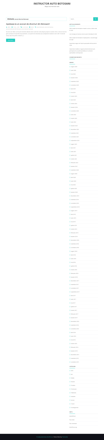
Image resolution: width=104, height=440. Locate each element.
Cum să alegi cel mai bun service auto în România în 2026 (83, 34)
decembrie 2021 (75, 129)
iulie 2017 (73, 295)
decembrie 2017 (75, 280)
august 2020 (74, 173)
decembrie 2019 (75, 196)
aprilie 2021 (74, 155)
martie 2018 (74, 269)
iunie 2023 (73, 114)
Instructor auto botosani (52, 3)
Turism (72, 403)
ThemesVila (65, 437)
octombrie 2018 (75, 247)
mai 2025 (73, 92)
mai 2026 (73, 74)
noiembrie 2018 (75, 244)
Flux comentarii (73, 423)
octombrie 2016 (75, 328)
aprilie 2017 (74, 306)
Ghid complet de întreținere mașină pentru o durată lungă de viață (83, 38)
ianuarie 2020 (74, 192)
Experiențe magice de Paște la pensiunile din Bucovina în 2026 (83, 44)
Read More (10, 40)
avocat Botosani (40, 27)
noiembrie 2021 (75, 133)
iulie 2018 (73, 255)
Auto (72, 370)
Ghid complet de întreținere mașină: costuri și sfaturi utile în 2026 (83, 29)
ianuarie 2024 (74, 107)
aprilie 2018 (74, 266)
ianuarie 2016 (74, 351)
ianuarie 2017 (74, 317)
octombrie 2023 (75, 111)
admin (9, 27)
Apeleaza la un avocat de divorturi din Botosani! (28, 24)
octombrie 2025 (75, 85)
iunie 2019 (73, 218)
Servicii (32, 27)
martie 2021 (74, 159)
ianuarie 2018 (74, 277)
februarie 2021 (74, 162)
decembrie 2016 (75, 321)
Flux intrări (71, 419)
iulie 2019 (73, 214)
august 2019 (74, 210)
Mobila (72, 378)
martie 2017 (74, 310)
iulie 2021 (73, 148)
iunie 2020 (73, 181)
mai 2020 (73, 184)
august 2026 (74, 66)
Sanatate (73, 396)
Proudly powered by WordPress (44, 437)
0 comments (25, 27)
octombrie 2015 (75, 362)
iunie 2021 (73, 151)
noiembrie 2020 (75, 170)
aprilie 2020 (74, 188)
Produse (73, 385)
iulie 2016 (73, 332)
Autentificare (72, 416)
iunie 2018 (73, 258)
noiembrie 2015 (75, 358)
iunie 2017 (73, 299)
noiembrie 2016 (75, 325)
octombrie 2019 (75, 203)
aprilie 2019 (74, 225)
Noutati (73, 381)
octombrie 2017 (75, 288)
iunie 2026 (73, 70)
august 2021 (74, 144)
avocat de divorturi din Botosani (13, 29)
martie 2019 (74, 229)
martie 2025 (74, 96)
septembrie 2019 (75, 207)
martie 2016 (74, 343)
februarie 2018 (74, 273)
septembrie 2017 (75, 292)
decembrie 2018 (75, 240)
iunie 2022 (73, 122)
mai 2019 (73, 221)
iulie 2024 (73, 100)
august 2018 (74, 251)
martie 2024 (74, 103)
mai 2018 (73, 262)
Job (72, 374)
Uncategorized (74, 407)
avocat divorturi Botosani (27, 29)
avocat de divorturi (49, 27)
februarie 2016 (74, 347)
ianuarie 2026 (74, 77)
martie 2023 (74, 118)
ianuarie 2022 (74, 125)
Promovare (74, 389)
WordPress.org (73, 427)
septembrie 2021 (75, 140)
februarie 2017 (74, 314)
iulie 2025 (73, 88)
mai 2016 (73, 340)
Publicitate (73, 392)
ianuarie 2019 (74, 236)
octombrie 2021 (75, 136)
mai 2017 (73, 303)
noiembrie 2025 (75, 81)
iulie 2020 (73, 177)
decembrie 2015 (75, 354)
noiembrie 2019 (75, 199)
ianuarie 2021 (74, 166)
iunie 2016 (73, 336)
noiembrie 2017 (75, 284)
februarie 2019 (74, 232)
